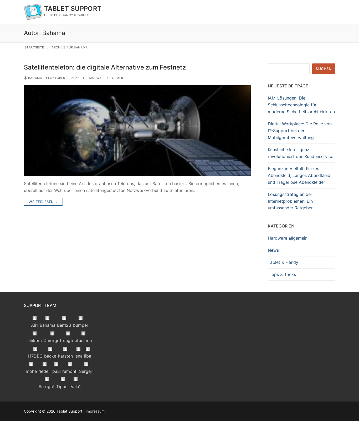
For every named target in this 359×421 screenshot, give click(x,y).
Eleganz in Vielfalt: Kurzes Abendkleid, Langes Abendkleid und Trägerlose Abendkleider (299, 175)
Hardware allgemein (106, 78)
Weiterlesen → (43, 202)
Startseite (34, 47)
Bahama (34, 78)
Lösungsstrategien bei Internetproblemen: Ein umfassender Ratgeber (290, 201)
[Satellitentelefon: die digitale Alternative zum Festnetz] (137, 130)
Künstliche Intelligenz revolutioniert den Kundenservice (300, 153)
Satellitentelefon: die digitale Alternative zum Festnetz (105, 67)
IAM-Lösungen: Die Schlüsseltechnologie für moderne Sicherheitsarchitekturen (301, 104)
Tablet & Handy (283, 262)
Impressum (95, 411)
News (273, 250)
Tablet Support (73, 8)
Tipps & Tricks (282, 274)
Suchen (323, 69)
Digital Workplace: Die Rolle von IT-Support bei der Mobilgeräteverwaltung (300, 130)
